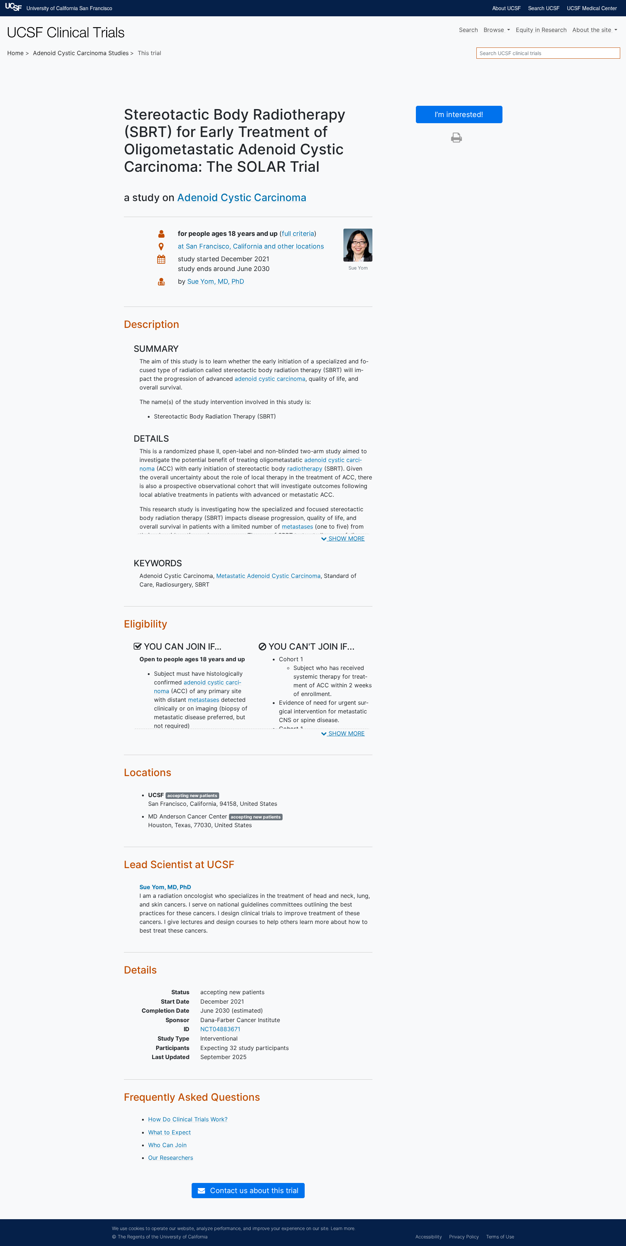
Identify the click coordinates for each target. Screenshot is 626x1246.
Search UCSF (544, 8)
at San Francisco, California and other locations (251, 246)
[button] (456, 139)
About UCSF (506, 8)
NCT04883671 (220, 1029)
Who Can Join (167, 1145)
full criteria (298, 233)
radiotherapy (304, 468)
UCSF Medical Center (592, 8)
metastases (297, 526)
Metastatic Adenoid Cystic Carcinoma (268, 575)
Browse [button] (495, 29)
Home (15, 53)
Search (468, 29)
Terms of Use (500, 1236)
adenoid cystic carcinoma (270, 378)
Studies (81, 53)
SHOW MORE (346, 538)
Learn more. (343, 1228)
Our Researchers (170, 1157)
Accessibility (429, 1236)
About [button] (591, 29)
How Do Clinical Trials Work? (188, 1119)
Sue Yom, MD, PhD (215, 281)
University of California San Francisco (69, 8)
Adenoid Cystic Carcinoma (241, 197)
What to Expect (169, 1132)
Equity (541, 29)
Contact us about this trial (253, 1190)
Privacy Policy (464, 1236)
